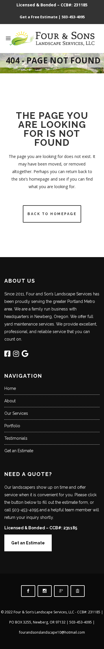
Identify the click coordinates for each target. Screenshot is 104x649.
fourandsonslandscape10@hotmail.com (52, 632)
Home (10, 388)
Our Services (16, 413)
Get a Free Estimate (38, 16)
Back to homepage (52, 214)
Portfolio (12, 425)
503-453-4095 (73, 16)
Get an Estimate (18, 450)
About (10, 401)
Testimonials (15, 438)
